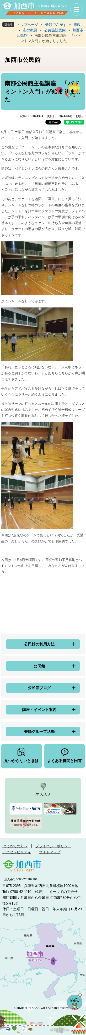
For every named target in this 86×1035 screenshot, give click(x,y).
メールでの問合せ (63, 892)
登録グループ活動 (39, 731)
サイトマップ (49, 852)
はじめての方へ (14, 846)
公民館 (39, 666)
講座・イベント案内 (39, 710)
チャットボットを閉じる (80, 995)
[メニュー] (76, 9)
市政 (77, 25)
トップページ (27, 25)
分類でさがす (56, 25)
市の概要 (30, 30)
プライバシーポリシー (53, 846)
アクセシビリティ (16, 852)
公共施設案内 (55, 30)
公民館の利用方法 (39, 644)
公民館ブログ (39, 688)
